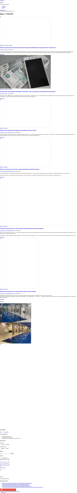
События (10, 45)
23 (0, 465)
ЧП (2, 8)
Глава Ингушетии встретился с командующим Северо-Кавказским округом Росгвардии (21, 228)
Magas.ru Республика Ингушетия (13, 491)
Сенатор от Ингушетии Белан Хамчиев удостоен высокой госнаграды (15, 485)
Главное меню (2, 10)
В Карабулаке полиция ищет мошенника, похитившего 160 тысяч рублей (18, 130)
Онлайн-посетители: (6, 436)
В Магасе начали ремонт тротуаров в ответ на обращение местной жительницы (19, 169)
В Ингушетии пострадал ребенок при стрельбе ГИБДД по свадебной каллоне (17, 483)
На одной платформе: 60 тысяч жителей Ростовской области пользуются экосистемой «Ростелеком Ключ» (22, 487)
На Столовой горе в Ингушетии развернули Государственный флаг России (16, 486)
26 (4, 465)
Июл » (4, 467)
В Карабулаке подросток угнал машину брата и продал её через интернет (18, 291)
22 (8, 464)
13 (6, 462)
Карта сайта (3, 492)
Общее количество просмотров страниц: (10, 438)
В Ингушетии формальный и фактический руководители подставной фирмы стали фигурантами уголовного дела (28, 47)
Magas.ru (1, 2)
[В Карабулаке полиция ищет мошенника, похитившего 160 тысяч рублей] (38, 113)
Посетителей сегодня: (6, 437)
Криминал (2, 45)
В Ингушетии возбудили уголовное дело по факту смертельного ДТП (15, 484)
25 (3, 465)
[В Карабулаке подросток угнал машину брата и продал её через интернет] (38, 263)
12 (4, 462)
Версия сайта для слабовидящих (9, 489)
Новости (4, 7)
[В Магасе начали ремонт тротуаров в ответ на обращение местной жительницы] (38, 152)
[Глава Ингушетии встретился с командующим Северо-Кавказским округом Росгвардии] (38, 202)
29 (8, 465)
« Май (1, 467)
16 (0, 464)
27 (6, 465)
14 (7, 462)
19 (4, 464)
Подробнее (2, 54)
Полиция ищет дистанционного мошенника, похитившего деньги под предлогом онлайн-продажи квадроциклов (28, 91)
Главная (3, 6)
